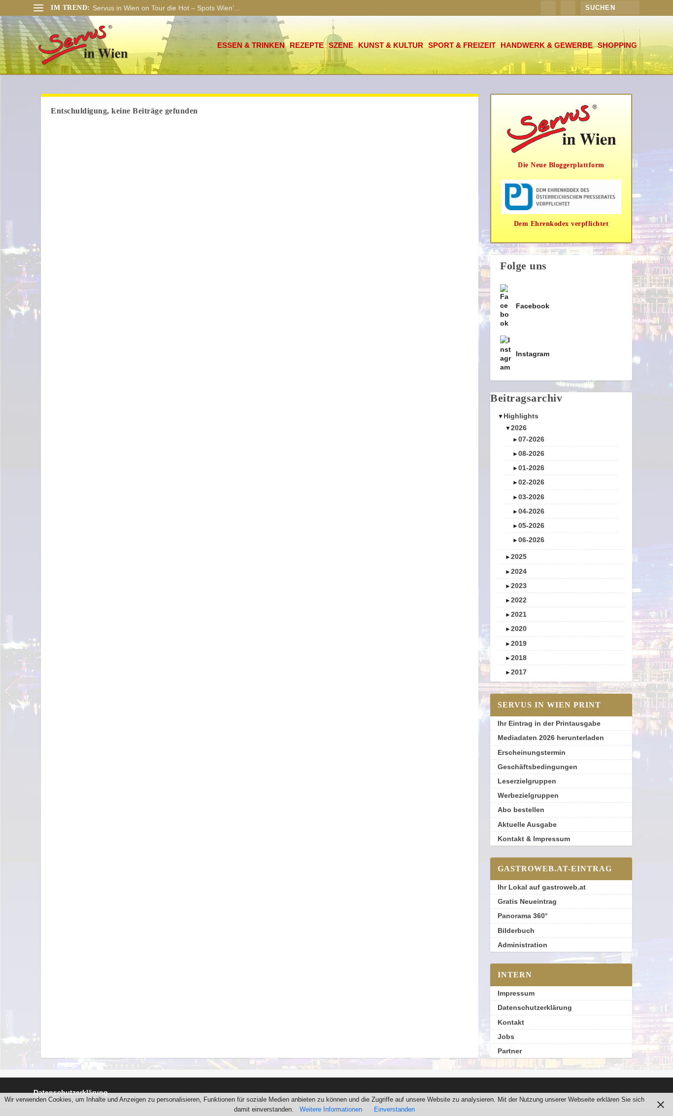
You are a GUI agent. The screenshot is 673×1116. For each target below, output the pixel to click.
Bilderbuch (516, 930)
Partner (510, 1051)
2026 (519, 428)
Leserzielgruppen (527, 781)
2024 (519, 571)
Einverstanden (394, 1109)
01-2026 (531, 468)
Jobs (506, 1037)
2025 (519, 556)
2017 (519, 672)
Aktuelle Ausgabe (527, 824)
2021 (519, 614)
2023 (519, 586)
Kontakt (511, 1022)
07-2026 (531, 439)
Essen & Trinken (251, 45)
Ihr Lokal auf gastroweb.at (542, 887)
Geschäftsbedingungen (537, 767)
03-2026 (531, 497)
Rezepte (307, 45)
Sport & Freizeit (462, 45)
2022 (519, 600)
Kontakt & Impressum (534, 839)
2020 (519, 628)
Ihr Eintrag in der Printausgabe (549, 723)
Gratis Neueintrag (527, 901)
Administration (522, 945)
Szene (341, 45)
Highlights (521, 416)
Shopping (617, 45)
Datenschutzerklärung (535, 1007)
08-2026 (531, 453)
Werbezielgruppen (528, 795)
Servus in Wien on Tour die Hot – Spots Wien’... (166, 8)
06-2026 (531, 540)
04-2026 (531, 511)
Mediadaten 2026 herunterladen (551, 738)
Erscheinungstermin (532, 752)
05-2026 (531, 525)
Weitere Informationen (331, 1109)
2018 (519, 658)
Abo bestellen (521, 810)
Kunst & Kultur (390, 45)
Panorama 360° (523, 916)
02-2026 (531, 482)
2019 (519, 643)
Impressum (516, 993)
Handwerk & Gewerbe (547, 45)
